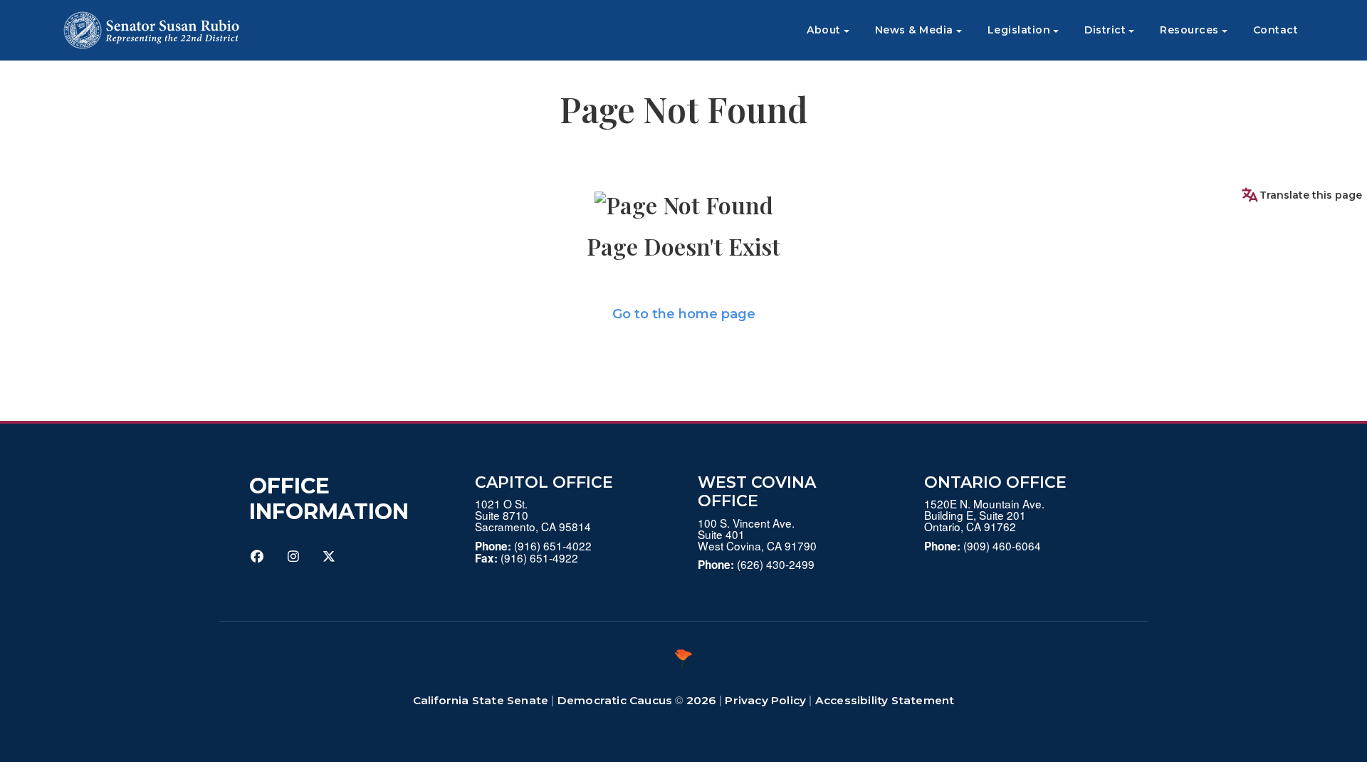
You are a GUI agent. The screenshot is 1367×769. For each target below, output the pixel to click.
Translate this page (1310, 195)
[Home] (151, 30)
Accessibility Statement (885, 700)
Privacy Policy (765, 700)
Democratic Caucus (614, 700)
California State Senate (481, 700)
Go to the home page (683, 314)
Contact (1276, 29)
